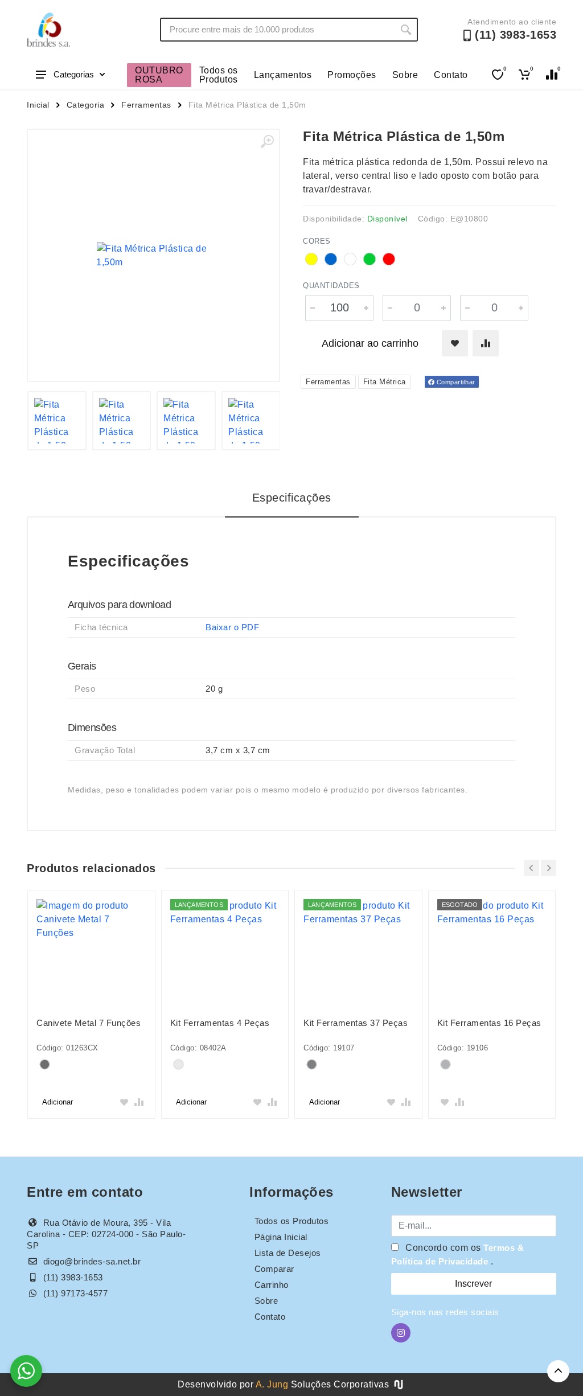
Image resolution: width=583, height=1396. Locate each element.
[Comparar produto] (486, 343)
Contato (451, 75)
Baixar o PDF (232, 627)
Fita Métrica (384, 381)
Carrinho (271, 1285)
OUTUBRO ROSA (159, 74)
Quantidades (331, 285)
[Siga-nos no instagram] (400, 1332)
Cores (317, 241)
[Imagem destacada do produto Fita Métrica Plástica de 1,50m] (153, 255)
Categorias (74, 74)
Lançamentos (283, 75)
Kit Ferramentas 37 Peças (355, 1023)
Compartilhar (454, 382)
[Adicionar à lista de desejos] (455, 343)
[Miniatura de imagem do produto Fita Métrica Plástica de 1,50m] (57, 420)
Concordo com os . (457, 1254)
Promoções (351, 75)
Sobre (405, 75)
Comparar (274, 1269)
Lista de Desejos (287, 1253)
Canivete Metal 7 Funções (88, 1023)
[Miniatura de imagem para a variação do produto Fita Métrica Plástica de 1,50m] (121, 420)
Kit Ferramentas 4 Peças (220, 1023)
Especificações (291, 497)
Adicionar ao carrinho (370, 343)
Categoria (86, 104)
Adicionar (57, 1102)
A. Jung (272, 1384)
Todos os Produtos (218, 74)
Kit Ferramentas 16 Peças (489, 1023)
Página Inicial (280, 1237)
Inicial (38, 104)
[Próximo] (548, 868)
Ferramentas (146, 104)
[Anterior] (531, 868)
